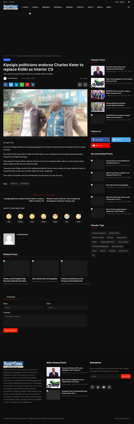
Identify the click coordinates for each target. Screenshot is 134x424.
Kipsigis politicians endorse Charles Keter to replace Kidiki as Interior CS (24, 200)
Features (103, 251)
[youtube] (103, 387)
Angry (55, 222)
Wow (78, 222)
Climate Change (123, 242)
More (108, 7)
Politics (94, 242)
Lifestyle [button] (80, 7)
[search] (129, 7)
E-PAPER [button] (25, 7)
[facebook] (92, 387)
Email (48, 304)
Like (9, 222)
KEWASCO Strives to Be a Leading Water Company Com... (118, 92)
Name (5, 304)
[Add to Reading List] (85, 85)
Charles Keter (25, 184)
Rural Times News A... (67, 284)
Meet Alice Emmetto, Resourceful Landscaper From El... (118, 198)
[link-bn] (67, 17)
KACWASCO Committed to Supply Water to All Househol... (118, 116)
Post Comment (10, 330)
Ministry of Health (98, 237)
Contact (11, 2)
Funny (44, 222)
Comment (6, 312)
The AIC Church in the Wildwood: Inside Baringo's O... (118, 162)
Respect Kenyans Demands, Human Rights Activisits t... (116, 104)
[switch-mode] (129, 2)
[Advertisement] (67, 39)
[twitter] (98, 387)
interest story (123, 251)
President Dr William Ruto (100, 246)
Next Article (51, 195)
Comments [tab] (10, 297)
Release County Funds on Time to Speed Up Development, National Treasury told (63, 200)
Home (5, 56)
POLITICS (12, 56)
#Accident (112, 251)
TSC (93, 255)
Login (116, 2)
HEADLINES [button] (45, 7)
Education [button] (57, 7)
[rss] (109, 387)
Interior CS (14, 184)
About (5, 2)
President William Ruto (107, 242)
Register (122, 2)
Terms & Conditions (122, 418)
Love (32, 222)
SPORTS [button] (90, 7)
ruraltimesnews (22, 234)
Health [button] (99, 7)
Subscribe (125, 376)
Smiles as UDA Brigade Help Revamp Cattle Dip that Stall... (15, 280)
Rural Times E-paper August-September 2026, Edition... (116, 210)
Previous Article (38, 195)
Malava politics (121, 237)
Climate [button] (35, 7)
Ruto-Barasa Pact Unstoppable (44, 279)
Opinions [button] (69, 7)
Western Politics (114, 233)
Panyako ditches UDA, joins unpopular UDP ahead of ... (116, 68)
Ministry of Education (99, 233)
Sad (67, 222)
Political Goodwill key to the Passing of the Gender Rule (72, 280)
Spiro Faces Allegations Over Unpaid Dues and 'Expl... (119, 80)
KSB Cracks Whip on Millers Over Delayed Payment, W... (118, 174)
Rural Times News (117, 246)
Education (110, 237)
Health (94, 251)
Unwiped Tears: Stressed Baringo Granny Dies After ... (74, 392)
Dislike (20, 222)
